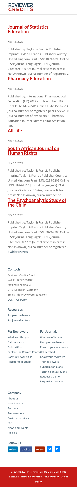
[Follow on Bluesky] (49, 449)
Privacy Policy (51, 476)
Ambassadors (16, 413)
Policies (12, 432)
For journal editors (19, 320)
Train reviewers (49, 361)
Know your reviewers (52, 357)
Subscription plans (51, 366)
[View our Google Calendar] (57, 449)
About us (13, 398)
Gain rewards (16, 342)
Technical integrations (53, 371)
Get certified (15, 347)
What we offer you (19, 337)
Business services (18, 418)
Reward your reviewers (54, 347)
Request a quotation (52, 381)
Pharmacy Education (29, 78)
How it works (15, 403)
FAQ (10, 423)
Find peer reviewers (52, 342)
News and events (18, 428)
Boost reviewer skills (20, 357)
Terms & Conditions (31, 476)
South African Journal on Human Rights (33, 150)
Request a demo (50, 376)
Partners (13, 408)
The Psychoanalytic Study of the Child (37, 202)
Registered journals (19, 361)
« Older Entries (18, 252)
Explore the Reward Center (24, 352)
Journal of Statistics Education (28, 29)
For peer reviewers (19, 315)
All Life (15, 130)
